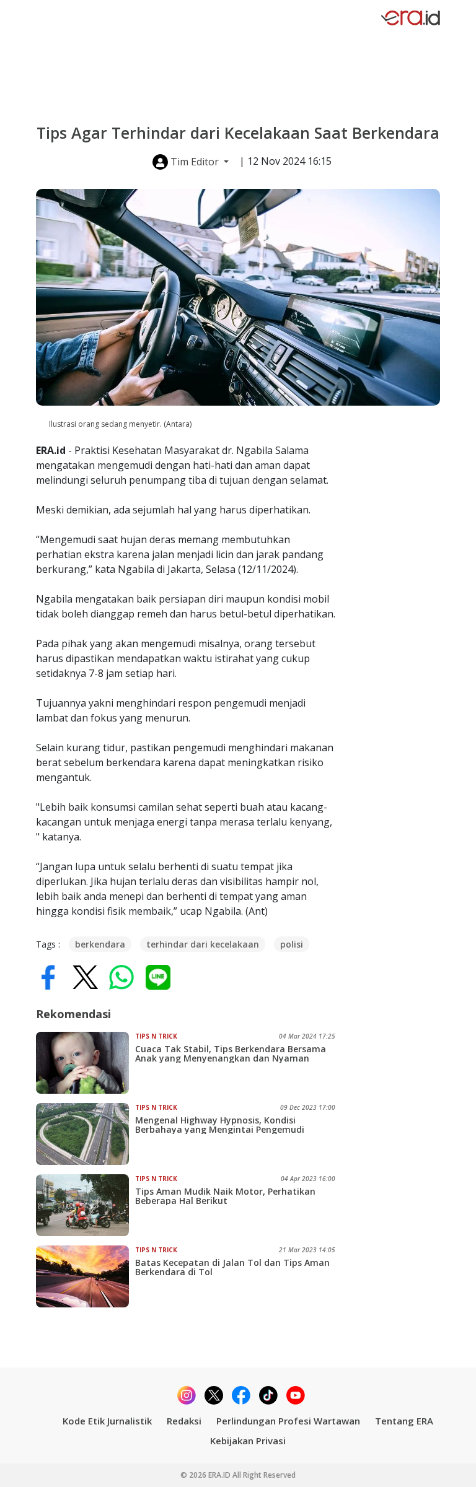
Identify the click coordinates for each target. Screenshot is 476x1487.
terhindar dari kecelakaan (202, 944)
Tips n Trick (156, 1036)
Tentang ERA (404, 1421)
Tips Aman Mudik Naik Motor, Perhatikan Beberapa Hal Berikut (225, 1196)
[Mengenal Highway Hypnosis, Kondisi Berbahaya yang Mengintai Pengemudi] (85, 1134)
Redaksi (184, 1421)
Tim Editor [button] (194, 161)
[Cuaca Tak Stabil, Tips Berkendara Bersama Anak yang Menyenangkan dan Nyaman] (85, 1063)
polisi (291, 944)
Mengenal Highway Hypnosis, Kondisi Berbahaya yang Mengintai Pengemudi (219, 1124)
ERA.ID (220, 1475)
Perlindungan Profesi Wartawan (288, 1421)
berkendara (100, 944)
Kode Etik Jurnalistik (107, 1421)
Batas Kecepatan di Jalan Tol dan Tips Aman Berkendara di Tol (232, 1267)
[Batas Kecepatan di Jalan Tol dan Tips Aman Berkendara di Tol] (85, 1276)
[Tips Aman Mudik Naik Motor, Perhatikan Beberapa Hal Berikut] (85, 1205)
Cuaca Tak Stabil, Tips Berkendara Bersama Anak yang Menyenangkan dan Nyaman (230, 1053)
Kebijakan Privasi (248, 1440)
